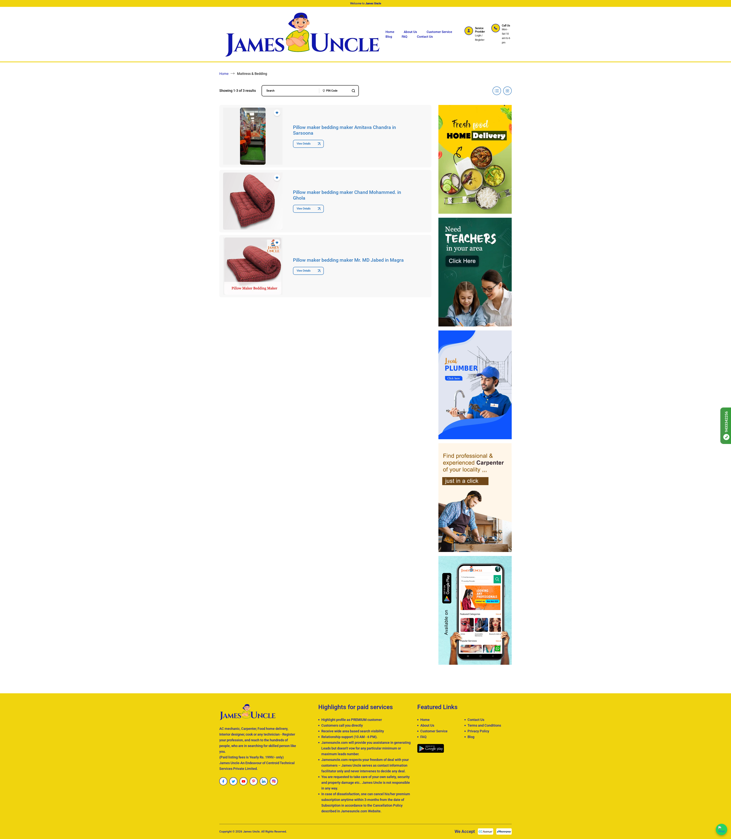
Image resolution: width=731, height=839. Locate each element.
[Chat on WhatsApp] (721, 829)
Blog (388, 36)
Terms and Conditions (484, 725)
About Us (410, 32)
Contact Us (425, 36)
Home (389, 32)
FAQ (404, 36)
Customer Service (439, 32)
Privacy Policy (478, 731)
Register (479, 39)
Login (478, 35)
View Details (303, 143)
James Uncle (251, 831)
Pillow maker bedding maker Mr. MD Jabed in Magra (348, 260)
